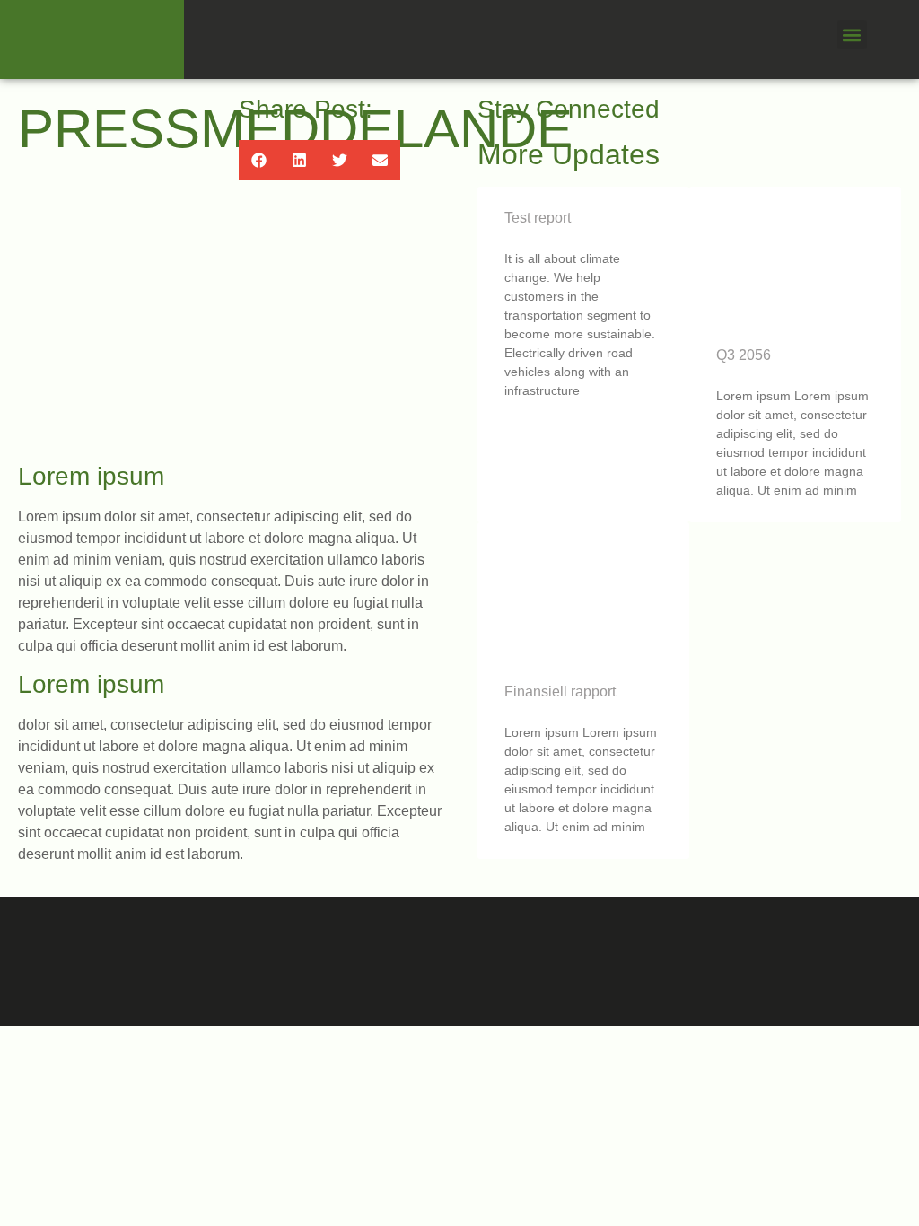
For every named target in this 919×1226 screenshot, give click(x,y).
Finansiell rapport (560, 691)
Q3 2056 (743, 355)
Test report (537, 217)
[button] (852, 34)
